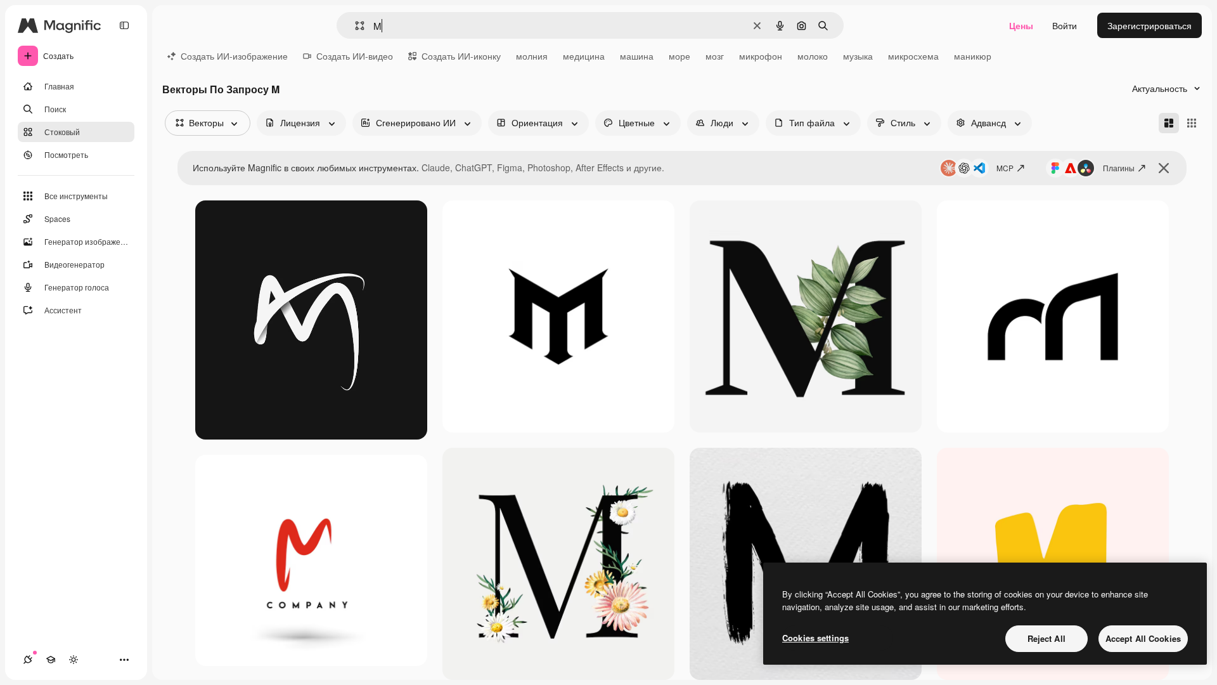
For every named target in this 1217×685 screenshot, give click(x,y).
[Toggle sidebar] (124, 25)
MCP (1005, 167)
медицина (584, 55)
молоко (812, 55)
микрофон (760, 55)
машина (637, 55)
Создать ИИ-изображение (234, 55)
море (679, 55)
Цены (1021, 25)
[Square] (1192, 123)
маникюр (972, 55)
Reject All (1046, 638)
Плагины (1119, 167)
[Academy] (51, 659)
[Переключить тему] (73, 659)
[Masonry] (1169, 123)
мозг (714, 55)
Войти (1064, 25)
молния (532, 55)
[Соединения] (28, 659)
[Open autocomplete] (354, 25)
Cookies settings (815, 638)
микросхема (913, 55)
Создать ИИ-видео (354, 55)
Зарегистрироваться (1149, 25)
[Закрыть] (1163, 168)
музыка (858, 55)
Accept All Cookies (1143, 638)
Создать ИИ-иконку (461, 55)
